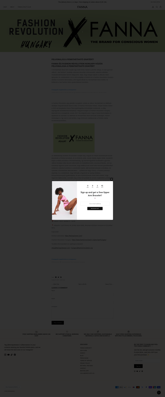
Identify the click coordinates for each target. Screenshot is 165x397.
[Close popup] (111, 179)
